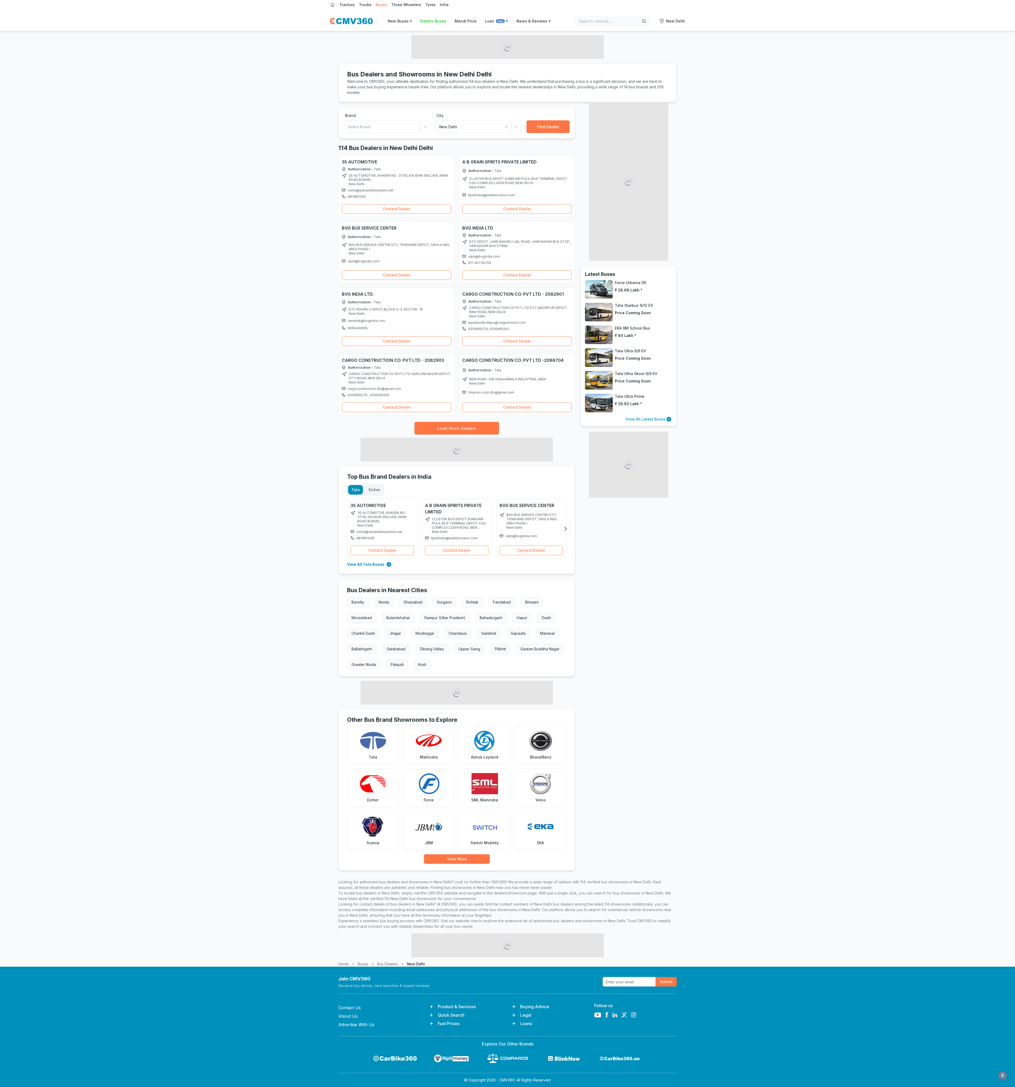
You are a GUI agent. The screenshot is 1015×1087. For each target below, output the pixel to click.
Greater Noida (364, 664)
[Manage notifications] (1002, 1075)
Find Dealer (548, 126)
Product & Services (457, 1006)
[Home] (351, 21)
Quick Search (451, 1015)
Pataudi (397, 664)
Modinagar (425, 633)
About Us (348, 1016)
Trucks (365, 4)
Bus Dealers (387, 964)
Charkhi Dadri (363, 633)
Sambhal (488, 633)
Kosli (422, 664)
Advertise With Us (356, 1024)
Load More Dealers (456, 428)
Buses (381, 4)
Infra (444, 4)
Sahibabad (396, 649)
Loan (494, 21)
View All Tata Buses (366, 564)
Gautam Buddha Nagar (540, 649)
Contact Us (349, 1007)
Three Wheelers (406, 4)
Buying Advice (534, 1006)
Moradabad (362, 617)
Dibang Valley (432, 649)
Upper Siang (469, 649)
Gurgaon (444, 602)
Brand (350, 115)
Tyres (430, 4)
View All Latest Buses (646, 419)
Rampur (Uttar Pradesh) (445, 617)
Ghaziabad (413, 602)
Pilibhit (500, 649)
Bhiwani (531, 602)
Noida (384, 602)
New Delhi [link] (416, 964)
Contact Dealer (396, 209)
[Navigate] (344, 175)
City (440, 115)
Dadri (546, 617)
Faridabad (502, 602)
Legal (525, 1015)
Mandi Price (466, 21)
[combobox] (348, 127)
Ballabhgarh (362, 649)
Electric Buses (433, 21)
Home (343, 964)
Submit (666, 981)
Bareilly (358, 602)
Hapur (522, 617)
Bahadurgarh (491, 617)
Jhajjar (395, 633)
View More (457, 859)
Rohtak (472, 602)
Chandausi (458, 633)
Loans (526, 1023)
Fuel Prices (448, 1023)
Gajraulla (518, 633)
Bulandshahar (398, 617)
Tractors (347, 4)
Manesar (547, 633)
